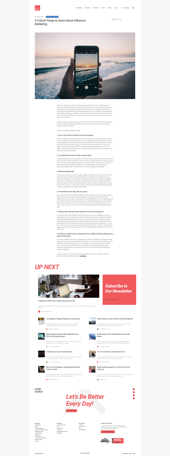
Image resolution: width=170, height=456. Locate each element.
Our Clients (81, 424)
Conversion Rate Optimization (40, 437)
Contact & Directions (39, 453)
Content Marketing (38, 433)
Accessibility (125, 453)
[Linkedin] (134, 395)
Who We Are (95, 7)
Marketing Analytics (38, 439)
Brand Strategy (38, 424)
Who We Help (79, 7)
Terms (130, 453)
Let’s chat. (83, 256)
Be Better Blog (59, 433)
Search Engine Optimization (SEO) (41, 429)
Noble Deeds (59, 429)
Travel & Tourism (82, 426)
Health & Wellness (82, 429)
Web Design (37, 434)
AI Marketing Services (39, 431)
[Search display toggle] (133, 8)
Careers (115, 7)
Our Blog (109, 7)
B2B (79, 428)
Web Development (38, 436)
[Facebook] (134, 398)
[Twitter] (134, 392)
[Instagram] (134, 389)
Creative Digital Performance (62, 431)
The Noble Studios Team (61, 424)
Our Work (103, 7)
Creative (36, 426)
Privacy (133, 453)
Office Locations (60, 428)
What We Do (87, 7)
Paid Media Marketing (39, 428)
